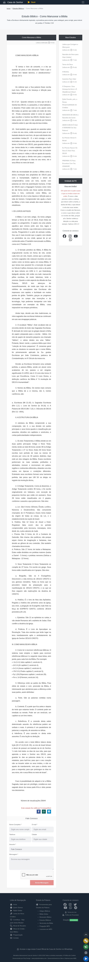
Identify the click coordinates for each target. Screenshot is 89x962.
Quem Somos (18, 907)
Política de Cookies (70, 955)
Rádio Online (17, 910)
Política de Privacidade (72, 915)
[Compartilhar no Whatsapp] (44, 812)
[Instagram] (70, 904)
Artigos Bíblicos (45, 911)
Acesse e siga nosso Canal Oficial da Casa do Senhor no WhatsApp (45, 949)
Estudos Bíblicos (18, 8)
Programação (18, 935)
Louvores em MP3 (46, 929)
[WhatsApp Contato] (71, 908)
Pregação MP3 (45, 926)
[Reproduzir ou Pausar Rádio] (86, 958)
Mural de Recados (19, 926)
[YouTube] (65, 908)
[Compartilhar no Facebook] (39, 812)
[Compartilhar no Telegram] (49, 812)
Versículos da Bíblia (46, 923)
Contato (16, 938)
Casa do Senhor (15, 2)
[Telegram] (76, 908)
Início (8, 8)
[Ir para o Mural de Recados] (86, 941)
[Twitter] (75, 904)
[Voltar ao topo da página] (86, 935)
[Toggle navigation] (83, 2)
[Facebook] (65, 904)
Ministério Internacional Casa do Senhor (25, 955)
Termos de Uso (71, 912)
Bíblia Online (44, 914)
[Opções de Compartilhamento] (86, 947)
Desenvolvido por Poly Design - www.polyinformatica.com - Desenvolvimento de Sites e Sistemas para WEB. (45, 958)
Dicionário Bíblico (45, 917)
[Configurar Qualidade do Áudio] (86, 952)
